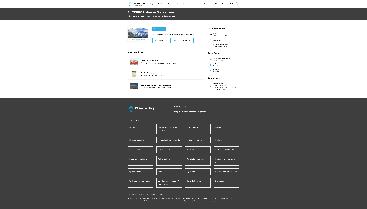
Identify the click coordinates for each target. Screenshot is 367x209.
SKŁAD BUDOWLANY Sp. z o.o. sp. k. (156, 85)
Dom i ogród (150, 4)
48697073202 (163, 40)
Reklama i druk (227, 4)
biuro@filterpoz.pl (184, 40)
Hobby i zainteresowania (192, 4)
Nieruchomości (164, 149)
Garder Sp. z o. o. (147, 73)
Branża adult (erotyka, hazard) (167, 129)
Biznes (132, 127)
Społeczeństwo (135, 172)
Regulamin (201, 112)
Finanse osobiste (174, 4)
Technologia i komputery (140, 181)
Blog (176, 112)
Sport (160, 172)
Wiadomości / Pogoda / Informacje (168, 182)
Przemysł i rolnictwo (138, 159)
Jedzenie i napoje (194, 140)
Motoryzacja (134, 149)
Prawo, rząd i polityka (211, 4)
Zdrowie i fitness (194, 181)
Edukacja (161, 4)
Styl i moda (192, 172)
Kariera (218, 140)
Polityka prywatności (187, 112)
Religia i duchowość (195, 159)
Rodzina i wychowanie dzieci (225, 160)
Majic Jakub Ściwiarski (150, 61)
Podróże (190, 149)
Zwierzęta (219, 181)
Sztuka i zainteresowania (226, 172)
